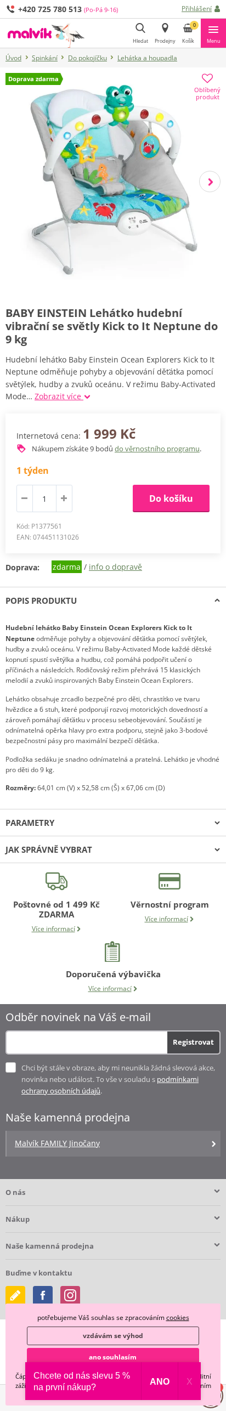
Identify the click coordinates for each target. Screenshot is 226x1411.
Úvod (13, 58)
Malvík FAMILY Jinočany (57, 1143)
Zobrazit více (59, 396)
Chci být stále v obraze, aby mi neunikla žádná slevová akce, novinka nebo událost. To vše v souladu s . (118, 1079)
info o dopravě (115, 567)
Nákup (17, 1219)
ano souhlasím (113, 1357)
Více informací (53, 929)
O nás (15, 1192)
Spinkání (45, 58)
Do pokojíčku (87, 58)
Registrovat (193, 1042)
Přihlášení (197, 8)
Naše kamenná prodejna (49, 1246)
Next (210, 181)
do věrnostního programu (157, 449)
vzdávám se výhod (113, 1335)
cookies (177, 1317)
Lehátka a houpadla (147, 58)
